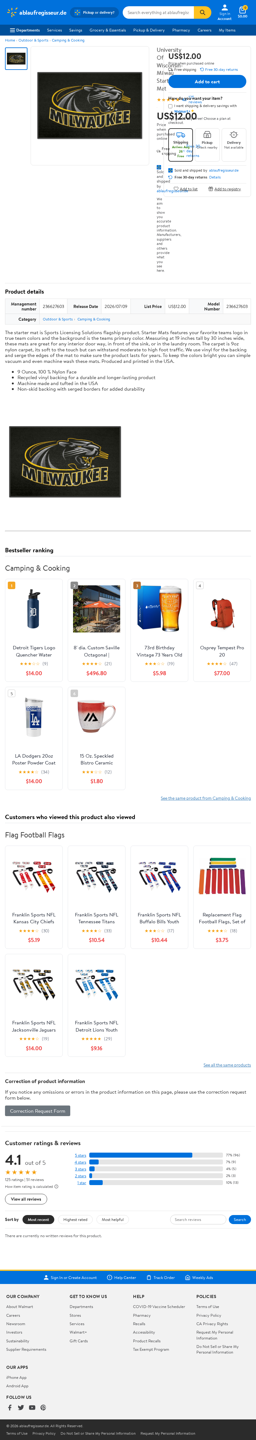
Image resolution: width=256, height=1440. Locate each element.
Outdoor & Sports (33, 40)
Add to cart (207, 81)
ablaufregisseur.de (224, 170)
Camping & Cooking (68, 40)
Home (10, 40)
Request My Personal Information (214, 1334)
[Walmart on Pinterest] (43, 1408)
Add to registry (227, 188)
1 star (81, 1182)
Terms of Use (207, 1306)
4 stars (80, 1162)
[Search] (202, 12)
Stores (75, 1315)
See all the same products (227, 1065)
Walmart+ (78, 1332)
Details (215, 177)
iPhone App (16, 1377)
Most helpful (113, 1219)
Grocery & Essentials (108, 30)
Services (54, 30)
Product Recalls (146, 1341)
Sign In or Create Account (74, 1277)
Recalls (139, 1323)
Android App (17, 1386)
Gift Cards (79, 1341)
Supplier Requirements (26, 1349)
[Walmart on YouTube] (32, 1408)
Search (240, 1219)
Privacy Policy (208, 1315)
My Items (227, 30)
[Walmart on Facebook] (9, 1408)
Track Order (164, 1277)
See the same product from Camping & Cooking (206, 798)
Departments (28, 30)
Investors (14, 1332)
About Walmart (19, 1306)
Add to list (189, 188)
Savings (75, 30)
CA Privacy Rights (212, 1323)
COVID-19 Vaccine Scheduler (159, 1306)
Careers (204, 30)
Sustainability (17, 1341)
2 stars (80, 1176)
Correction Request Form (37, 1110)
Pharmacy (181, 30)
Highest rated (75, 1219)
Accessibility (144, 1332)
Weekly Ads (202, 1277)
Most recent (38, 1219)
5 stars (80, 1155)
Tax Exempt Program (151, 1349)
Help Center (125, 1277)
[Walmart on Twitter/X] (20, 1408)
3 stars (80, 1169)
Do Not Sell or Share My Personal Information (217, 1349)
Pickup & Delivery (149, 30)
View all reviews (26, 1199)
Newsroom (15, 1323)
